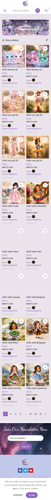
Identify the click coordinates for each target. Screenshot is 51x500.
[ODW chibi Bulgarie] (37, 283)
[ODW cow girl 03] (37, 101)
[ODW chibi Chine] (13, 238)
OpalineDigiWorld (9, 83)
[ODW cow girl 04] (13, 101)
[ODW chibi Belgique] (37, 329)
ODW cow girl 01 (34, 160)
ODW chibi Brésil (10, 342)
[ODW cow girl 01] (37, 147)
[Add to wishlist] (21, 48)
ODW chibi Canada (11, 297)
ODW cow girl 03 (34, 115)
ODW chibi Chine (10, 251)
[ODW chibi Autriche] (13, 374)
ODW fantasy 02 (10, 69)
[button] (7, 76)
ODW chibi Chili (33, 251)
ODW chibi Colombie (36, 206)
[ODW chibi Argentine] (37, 374)
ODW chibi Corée (10, 206)
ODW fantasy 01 (34, 69)
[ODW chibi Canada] (13, 283)
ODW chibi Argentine (36, 388)
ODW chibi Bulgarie (35, 297)
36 (36, 414)
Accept (32, 495)
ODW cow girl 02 (10, 160)
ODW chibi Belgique (36, 342)
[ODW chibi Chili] (37, 238)
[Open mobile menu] (5, 10)
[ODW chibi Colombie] (37, 192)
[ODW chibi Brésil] (13, 329)
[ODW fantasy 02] (13, 56)
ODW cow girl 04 (10, 115)
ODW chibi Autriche (11, 388)
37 (41, 414)
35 (31, 414)
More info (18, 495)
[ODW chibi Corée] (13, 192)
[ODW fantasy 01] (37, 56)
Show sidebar (11, 40)
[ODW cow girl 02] (13, 147)
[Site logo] (25, 3)
